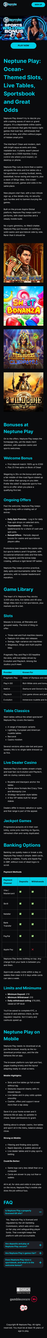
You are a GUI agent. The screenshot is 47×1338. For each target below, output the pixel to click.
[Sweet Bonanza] (23, 306)
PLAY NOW (23, 45)
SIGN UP (38, 4)
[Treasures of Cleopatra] (23, 349)
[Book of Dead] (23, 263)
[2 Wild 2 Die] (23, 392)
